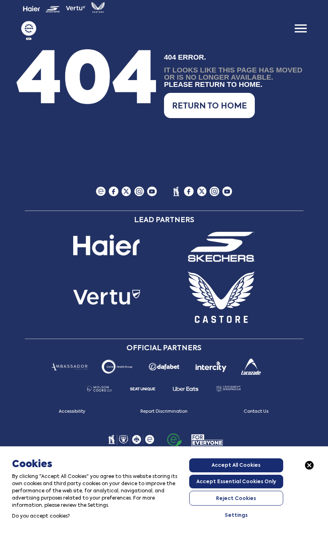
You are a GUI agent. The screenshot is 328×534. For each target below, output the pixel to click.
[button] (209, 105)
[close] (309, 465)
